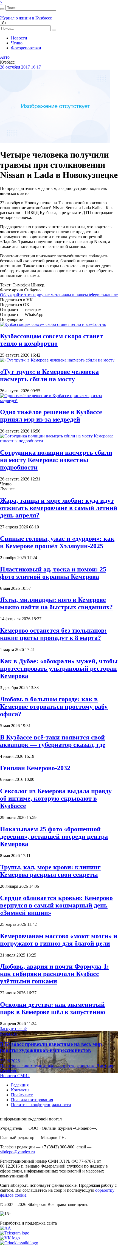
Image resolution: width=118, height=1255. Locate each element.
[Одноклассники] (19, 1242)
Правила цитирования (32, 1099)
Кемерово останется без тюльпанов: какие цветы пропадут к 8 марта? (53, 634)
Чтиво (17, 43)
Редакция (20, 1085)
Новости (19, 38)
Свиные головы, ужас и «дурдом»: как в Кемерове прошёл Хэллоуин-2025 (57, 542)
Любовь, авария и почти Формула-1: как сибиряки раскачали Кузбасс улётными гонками (54, 974)
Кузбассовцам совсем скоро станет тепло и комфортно (51, 339)
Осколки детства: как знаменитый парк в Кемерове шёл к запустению (52, 1008)
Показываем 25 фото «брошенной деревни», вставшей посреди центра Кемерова (54, 836)
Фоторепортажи (26, 47)
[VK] (10, 1238)
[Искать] (2, 9)
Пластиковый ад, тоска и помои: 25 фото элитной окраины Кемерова (53, 573)
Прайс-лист (22, 1094)
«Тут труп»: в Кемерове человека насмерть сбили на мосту (49, 375)
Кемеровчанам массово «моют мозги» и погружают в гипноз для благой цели (58, 939)
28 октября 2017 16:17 (20, 67)
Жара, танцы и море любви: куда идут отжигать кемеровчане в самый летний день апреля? (58, 508)
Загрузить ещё (13, 1028)
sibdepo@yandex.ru (17, 1151)
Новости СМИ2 (15, 1075)
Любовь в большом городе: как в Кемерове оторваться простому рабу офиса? (54, 707)
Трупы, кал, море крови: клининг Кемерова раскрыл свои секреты (50, 871)
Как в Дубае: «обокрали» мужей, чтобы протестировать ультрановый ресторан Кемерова (59, 668)
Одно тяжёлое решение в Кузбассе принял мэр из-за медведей (51, 415)
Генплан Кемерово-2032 (35, 768)
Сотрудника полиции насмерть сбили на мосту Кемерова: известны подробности (56, 460)
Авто (5, 57)
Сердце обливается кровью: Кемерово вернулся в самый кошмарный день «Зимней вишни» (56, 905)
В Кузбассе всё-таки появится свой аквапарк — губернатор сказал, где (52, 741)
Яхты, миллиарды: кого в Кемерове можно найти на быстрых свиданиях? (56, 603)
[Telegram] (14, 1233)
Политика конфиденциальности (41, 1104)
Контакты (20, 1090)
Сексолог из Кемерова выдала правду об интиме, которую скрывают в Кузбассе (56, 798)
